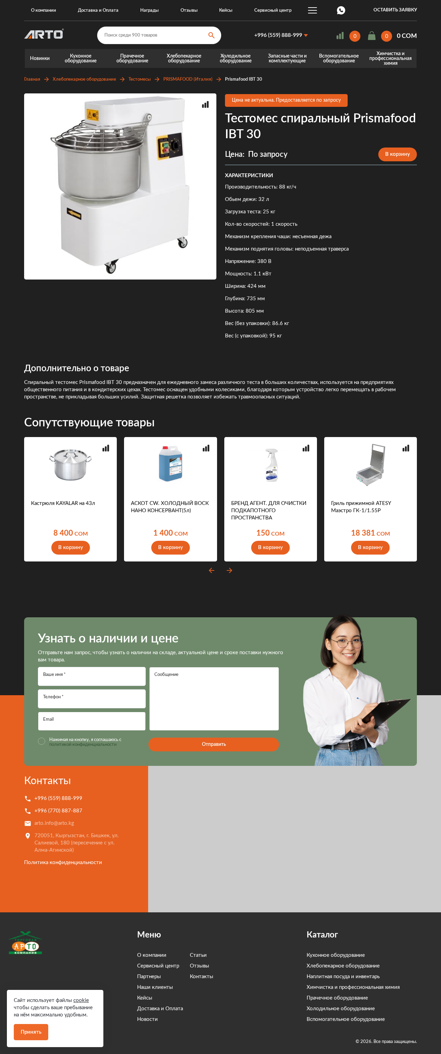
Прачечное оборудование (132, 58)
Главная (32, 79)
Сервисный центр (272, 10)
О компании (43, 10)
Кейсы (226, 10)
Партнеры (149, 976)
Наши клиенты (155, 987)
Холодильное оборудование (236, 58)
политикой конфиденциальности (82, 744)
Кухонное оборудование (80, 58)
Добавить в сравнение (205, 104)
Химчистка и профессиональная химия (390, 58)
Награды (149, 10)
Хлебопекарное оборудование (184, 58)
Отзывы (189, 10)
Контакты (47, 781)
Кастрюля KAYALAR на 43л (63, 503)
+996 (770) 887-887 (58, 810)
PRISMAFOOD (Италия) (188, 79)
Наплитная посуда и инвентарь (343, 976)
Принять (31, 1032)
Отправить (214, 744)
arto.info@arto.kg (54, 823)
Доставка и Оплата (98, 10)
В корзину (397, 154)
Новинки (40, 58)
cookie (81, 1000)
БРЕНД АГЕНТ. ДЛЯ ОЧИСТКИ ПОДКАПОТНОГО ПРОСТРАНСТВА (268, 510)
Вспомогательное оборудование (339, 58)
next (229, 570)
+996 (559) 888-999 (278, 35)
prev (211, 570)
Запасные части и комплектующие (287, 58)
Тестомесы (140, 79)
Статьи (198, 955)
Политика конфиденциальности (63, 862)
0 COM (407, 36)
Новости (147, 1019)
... (312, 10)
